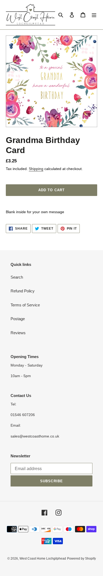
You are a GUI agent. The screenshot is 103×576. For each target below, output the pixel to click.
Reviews (18, 333)
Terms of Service (25, 305)
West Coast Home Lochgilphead (43, 558)
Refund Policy (23, 291)
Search (17, 277)
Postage (18, 318)
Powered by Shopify (81, 558)
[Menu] (94, 14)
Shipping (36, 169)
